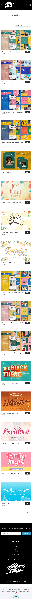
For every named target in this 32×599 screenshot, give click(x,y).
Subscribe (27, 533)
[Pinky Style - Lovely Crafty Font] (16, 461)
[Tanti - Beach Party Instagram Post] (16, 70)
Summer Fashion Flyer (8, 172)
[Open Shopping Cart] (27, 4)
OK (16, 596)
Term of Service (16, 557)
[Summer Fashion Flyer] (16, 160)
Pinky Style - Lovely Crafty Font (10, 473)
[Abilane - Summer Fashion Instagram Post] (16, 341)
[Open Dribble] (19, 542)
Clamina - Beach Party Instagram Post (12, 52)
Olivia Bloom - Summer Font (10, 232)
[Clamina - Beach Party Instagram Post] (16, 40)
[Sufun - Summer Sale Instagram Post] (16, 130)
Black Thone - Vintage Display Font (11, 383)
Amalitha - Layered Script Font (10, 443)
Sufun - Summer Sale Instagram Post (12, 142)
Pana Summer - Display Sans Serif (11, 202)
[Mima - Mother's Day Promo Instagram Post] (16, 100)
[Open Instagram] (13, 542)
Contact (16, 552)
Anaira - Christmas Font (8, 503)
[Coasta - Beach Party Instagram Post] (16, 281)
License (16, 546)
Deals (4, 53)
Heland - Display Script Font (10, 413)
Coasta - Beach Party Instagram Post (12, 292)
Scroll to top (30, 536)
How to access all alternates (16, 559)
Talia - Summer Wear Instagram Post (12, 323)
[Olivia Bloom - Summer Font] (16, 220)
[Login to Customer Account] (30, 4)
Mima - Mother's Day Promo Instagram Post (13, 112)
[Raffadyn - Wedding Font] (16, 251)
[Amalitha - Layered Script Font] (16, 431)
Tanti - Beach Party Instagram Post (12, 82)
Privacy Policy (16, 554)
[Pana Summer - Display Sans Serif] (16, 190)
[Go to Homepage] (10, 8)
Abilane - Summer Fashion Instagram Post (13, 353)
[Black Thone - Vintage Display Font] (16, 371)
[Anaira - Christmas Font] (16, 491)
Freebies (16, 549)
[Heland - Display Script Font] (16, 401)
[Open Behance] (16, 542)
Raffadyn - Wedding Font (9, 262)
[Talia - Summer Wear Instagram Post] (16, 311)
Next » (29, 513)
